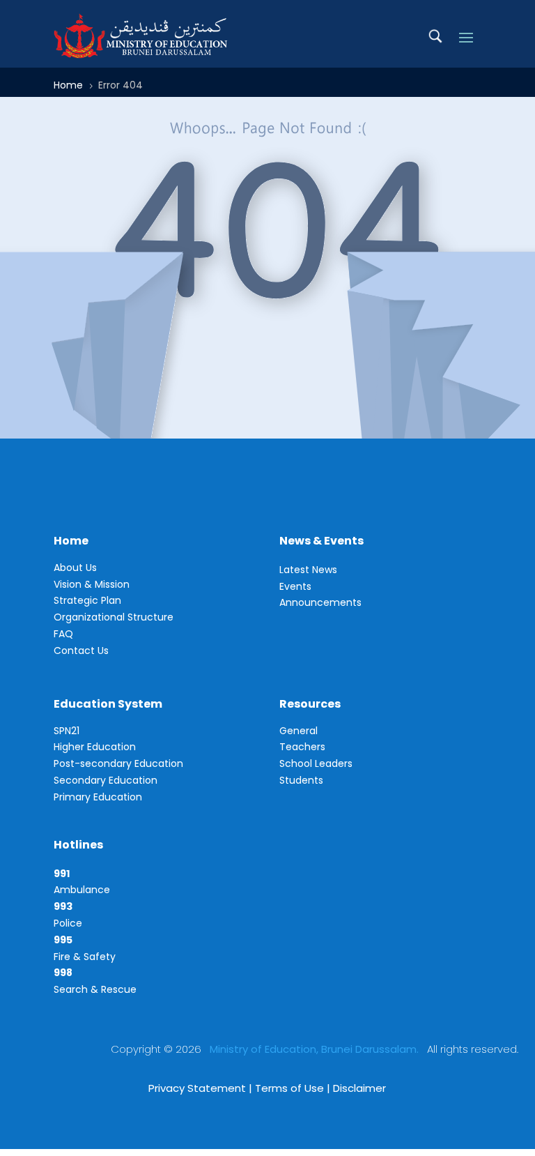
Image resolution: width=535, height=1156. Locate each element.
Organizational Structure (113, 617)
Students (301, 780)
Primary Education (98, 797)
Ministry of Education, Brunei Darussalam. (314, 1049)
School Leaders (315, 763)
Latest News (308, 570)
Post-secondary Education (118, 763)
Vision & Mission (92, 584)
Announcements (320, 602)
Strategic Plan (87, 600)
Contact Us (81, 650)
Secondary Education (105, 780)
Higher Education (95, 747)
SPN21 (66, 731)
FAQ (63, 634)
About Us (75, 568)
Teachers (302, 747)
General (298, 731)
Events (295, 586)
